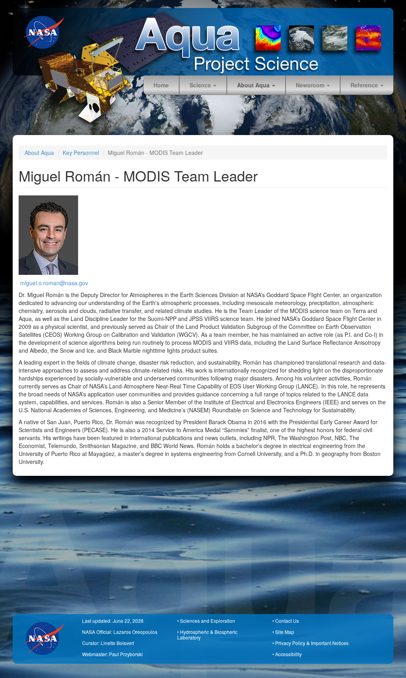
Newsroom (311, 85)
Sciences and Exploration (207, 620)
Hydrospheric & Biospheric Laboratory (207, 634)
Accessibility (288, 654)
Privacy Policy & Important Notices (312, 642)
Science (201, 85)
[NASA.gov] (47, 32)
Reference (364, 85)
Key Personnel (81, 152)
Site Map (284, 631)
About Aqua (254, 85)
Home (161, 85)
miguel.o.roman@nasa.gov (54, 283)
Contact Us (287, 620)
